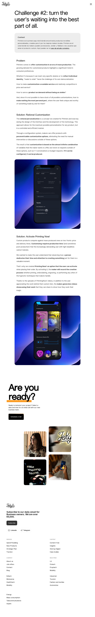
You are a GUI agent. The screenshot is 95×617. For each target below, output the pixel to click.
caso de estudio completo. (60, 48)
